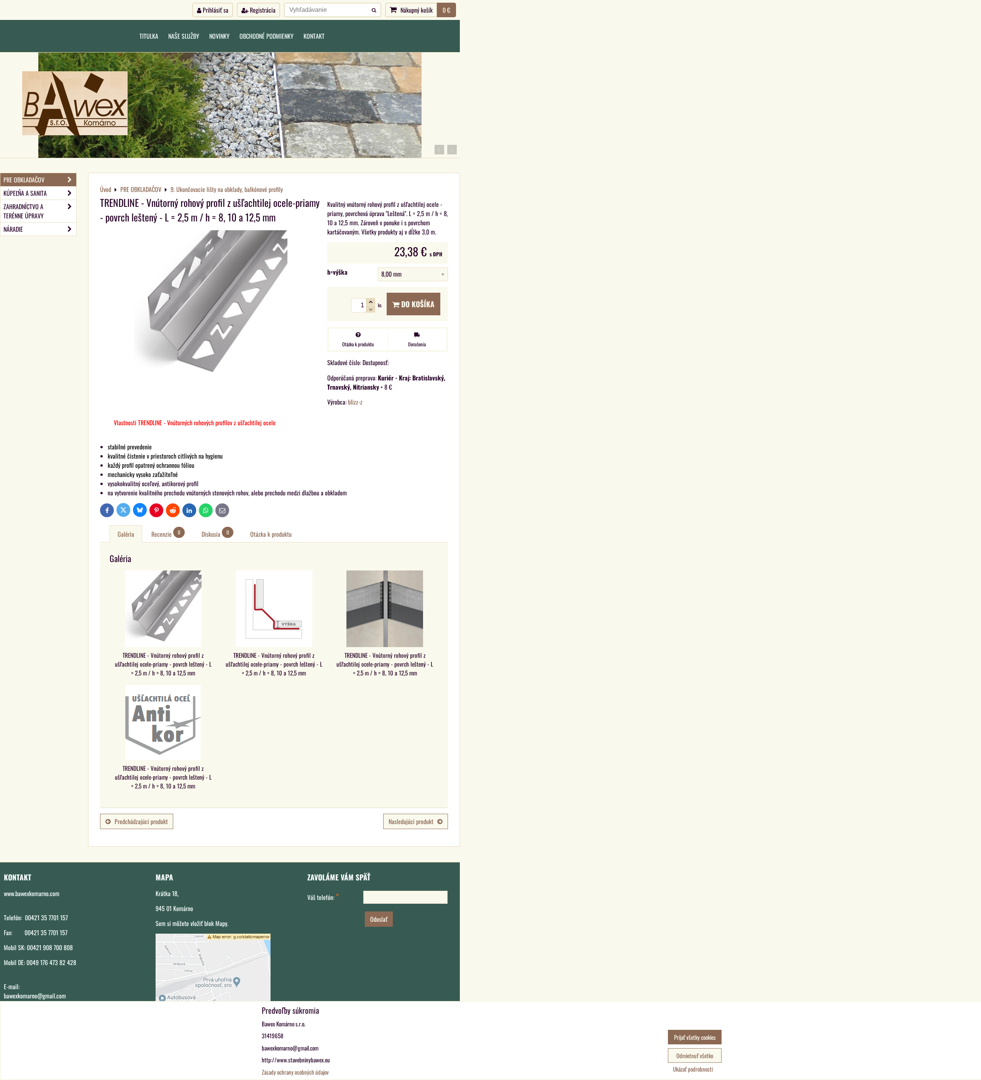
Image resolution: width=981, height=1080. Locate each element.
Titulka (148, 36)
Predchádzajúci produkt (141, 821)
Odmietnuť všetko (694, 1055)
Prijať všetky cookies (695, 1037)
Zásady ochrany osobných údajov (295, 1072)
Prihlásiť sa (214, 10)
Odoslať (378, 919)
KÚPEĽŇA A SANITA (25, 193)
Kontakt (314, 36)
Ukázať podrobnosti (693, 1069)
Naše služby (183, 36)
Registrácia (262, 10)
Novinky (219, 36)
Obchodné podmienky (267, 36)
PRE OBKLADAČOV (23, 179)
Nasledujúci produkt (411, 821)
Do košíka (417, 304)
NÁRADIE (13, 229)
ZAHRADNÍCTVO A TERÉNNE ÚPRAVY (23, 211)
